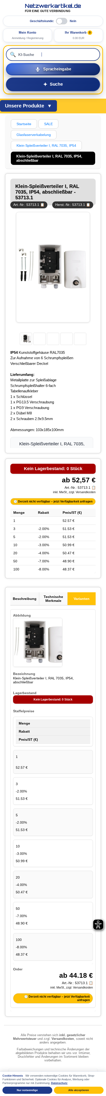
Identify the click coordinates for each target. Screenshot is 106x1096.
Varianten (81, 599)
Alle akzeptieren (78, 1090)
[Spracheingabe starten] (53, 69)
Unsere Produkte (28, 105)
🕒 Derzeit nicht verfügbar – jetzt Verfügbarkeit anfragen (53, 501)
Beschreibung (24, 599)
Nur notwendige (27, 1090)
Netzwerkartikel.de (53, 8)
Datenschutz (59, 1083)
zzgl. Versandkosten (82, 492)
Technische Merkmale (53, 599)
